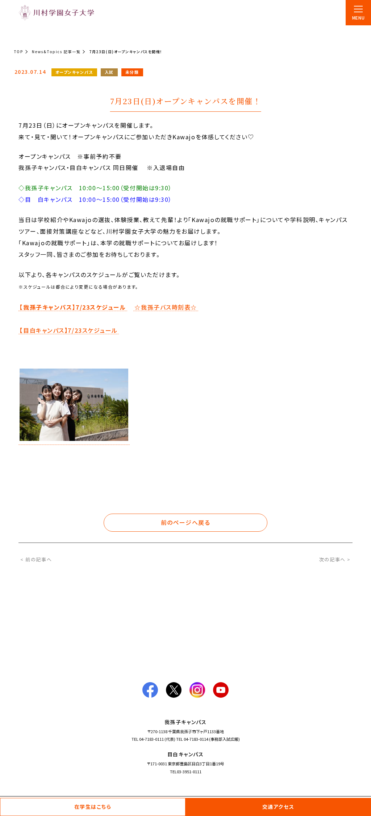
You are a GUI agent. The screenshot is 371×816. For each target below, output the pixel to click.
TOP (19, 51)
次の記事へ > (335, 559)
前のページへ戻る (185, 522)
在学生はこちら (93, 806)
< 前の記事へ (36, 559)
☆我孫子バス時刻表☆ (165, 307)
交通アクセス (278, 806)
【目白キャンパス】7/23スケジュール (69, 330)
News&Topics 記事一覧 (56, 51)
